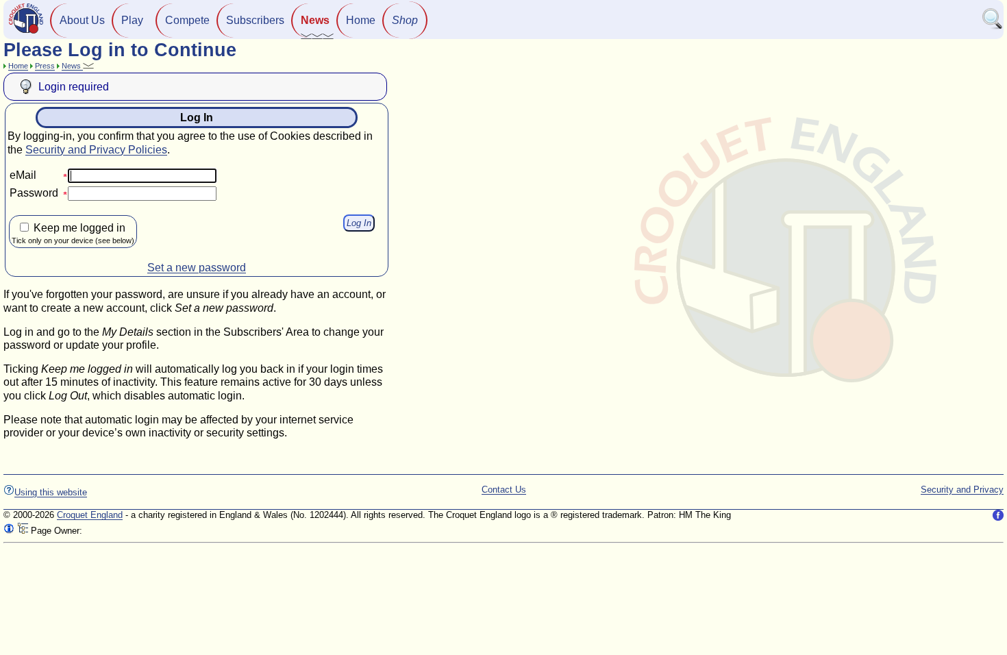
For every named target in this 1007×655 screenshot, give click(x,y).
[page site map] (22, 531)
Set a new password (196, 267)
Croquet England (90, 515)
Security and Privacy (962, 489)
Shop (405, 20)
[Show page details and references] (8, 531)
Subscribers (255, 20)
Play (132, 20)
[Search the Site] (993, 26)
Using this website (50, 492)
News (315, 20)
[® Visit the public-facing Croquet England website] (26, 32)
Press (45, 66)
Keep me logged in (73, 233)
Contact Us (504, 489)
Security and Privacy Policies (96, 150)
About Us (82, 20)
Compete (187, 20)
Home (360, 20)
